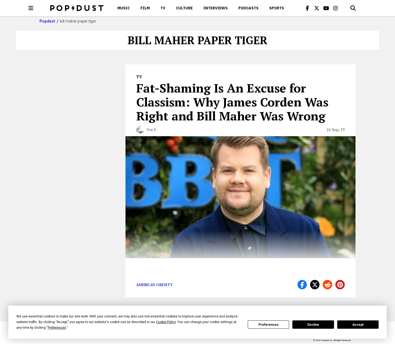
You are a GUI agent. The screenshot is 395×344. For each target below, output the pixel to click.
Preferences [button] (57, 328)
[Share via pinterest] (340, 284)
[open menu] (31, 8)
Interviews (215, 8)
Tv (162, 8)
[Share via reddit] (327, 284)
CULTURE (184, 8)
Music (123, 8)
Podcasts (248, 8)
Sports (276, 8)
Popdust (47, 21)
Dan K (151, 129)
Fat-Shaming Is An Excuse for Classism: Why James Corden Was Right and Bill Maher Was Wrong (232, 102)
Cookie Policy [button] (166, 322)
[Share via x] (314, 284)
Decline (313, 325)
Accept (358, 325)
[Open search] (353, 8)
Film (145, 8)
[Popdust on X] (317, 8)
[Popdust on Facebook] (307, 8)
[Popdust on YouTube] (326, 8)
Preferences (268, 325)
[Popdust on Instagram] (336, 8)
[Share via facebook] (302, 284)
